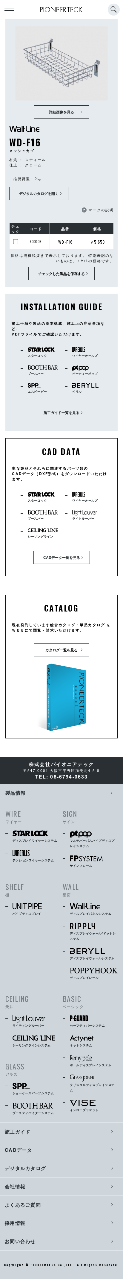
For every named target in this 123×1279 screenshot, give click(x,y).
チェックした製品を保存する (61, 273)
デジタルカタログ (25, 1168)
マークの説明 (98, 209)
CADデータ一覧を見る (61, 557)
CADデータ (18, 1149)
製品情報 (15, 792)
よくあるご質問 (23, 1204)
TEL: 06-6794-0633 (61, 776)
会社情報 (15, 1186)
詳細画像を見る (61, 112)
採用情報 (15, 1222)
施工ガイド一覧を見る (61, 412)
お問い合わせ (20, 1241)
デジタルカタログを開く (39, 193)
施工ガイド (17, 1131)
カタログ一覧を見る (61, 650)
